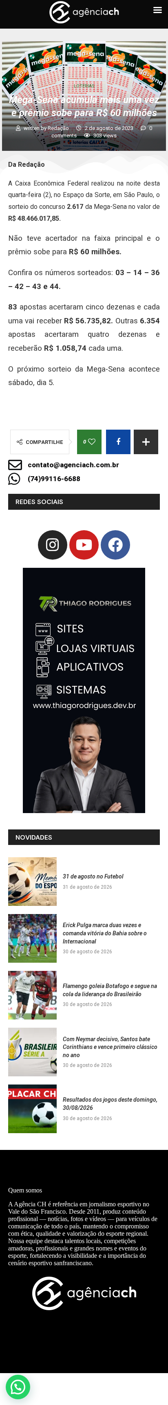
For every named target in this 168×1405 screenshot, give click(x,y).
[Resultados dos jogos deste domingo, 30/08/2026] (32, 1109)
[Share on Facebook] (118, 442)
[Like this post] (91, 442)
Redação (59, 128)
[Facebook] (115, 545)
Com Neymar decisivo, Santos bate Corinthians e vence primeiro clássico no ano (110, 1047)
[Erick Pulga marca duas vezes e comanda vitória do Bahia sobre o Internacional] (32, 938)
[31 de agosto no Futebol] (32, 881)
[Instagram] (52, 545)
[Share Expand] (146, 442)
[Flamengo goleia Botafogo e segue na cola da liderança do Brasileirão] (32, 995)
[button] (18, 1387)
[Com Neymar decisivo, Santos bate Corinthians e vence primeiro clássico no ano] (32, 1052)
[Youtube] (84, 545)
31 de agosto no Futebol (93, 876)
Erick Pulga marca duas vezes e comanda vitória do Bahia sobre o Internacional (105, 933)
